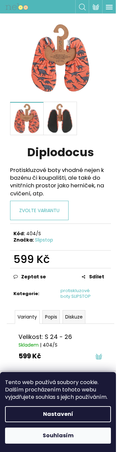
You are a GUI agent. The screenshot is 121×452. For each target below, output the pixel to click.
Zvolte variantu (39, 210)
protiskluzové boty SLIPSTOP (76, 293)
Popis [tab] (51, 316)
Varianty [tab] (27, 316)
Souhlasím (58, 435)
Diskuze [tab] (74, 316)
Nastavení (58, 414)
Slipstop (44, 240)
